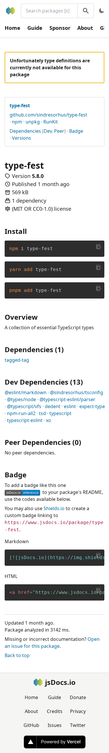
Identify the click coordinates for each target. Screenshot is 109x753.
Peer (59, 131)
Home (12, 27)
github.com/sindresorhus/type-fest (48, 115)
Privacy (78, 711)
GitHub (31, 725)
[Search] (85, 10)
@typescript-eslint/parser (67, 399)
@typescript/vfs (24, 406)
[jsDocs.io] (10, 10)
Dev (48, 131)
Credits (54, 711)
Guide (34, 27)
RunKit (50, 122)
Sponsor (59, 27)
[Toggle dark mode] (101, 11)
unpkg (33, 122)
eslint (70, 406)
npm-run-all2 (21, 413)
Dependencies (25, 131)
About (85, 27)
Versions (21, 138)
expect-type (92, 406)
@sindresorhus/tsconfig (76, 392)
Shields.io (54, 508)
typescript (60, 413)
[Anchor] (30, 230)
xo (48, 420)
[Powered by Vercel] (54, 742)
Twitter (78, 725)
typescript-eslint (24, 420)
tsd (42, 413)
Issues (55, 725)
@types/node (21, 399)
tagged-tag (17, 360)
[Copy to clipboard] (98, 246)
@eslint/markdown (26, 392)
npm (17, 122)
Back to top (17, 655)
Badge (76, 131)
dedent (52, 406)
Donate (78, 697)
